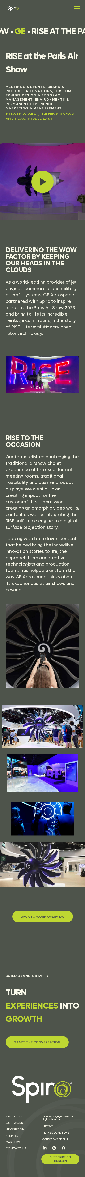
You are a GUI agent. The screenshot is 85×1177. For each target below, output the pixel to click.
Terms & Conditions (55, 1132)
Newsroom (15, 1129)
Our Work (15, 1123)
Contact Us (16, 1148)
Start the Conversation (37, 1042)
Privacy (47, 1125)
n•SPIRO (12, 1135)
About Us (14, 1116)
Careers (13, 1142)
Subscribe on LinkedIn (60, 1159)
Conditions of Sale (55, 1139)
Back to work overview (42, 916)
